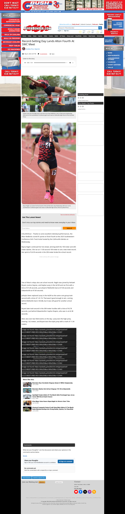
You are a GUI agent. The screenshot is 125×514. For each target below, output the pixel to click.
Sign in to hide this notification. (68, 214)
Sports (40, 36)
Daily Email (75, 24)
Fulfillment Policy (97, 497)
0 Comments (43, 54)
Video (29, 36)
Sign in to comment (66, 461)
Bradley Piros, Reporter (33, 49)
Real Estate (92, 36)
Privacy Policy (89, 497)
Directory (99, 36)
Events (51, 36)
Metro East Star (60, 499)
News (34, 36)
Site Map (73, 497)
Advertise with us (65, 24)
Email (60, 482)
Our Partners (50, 497)
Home (24, 36)
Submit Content (86, 24)
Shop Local (70, 36)
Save (52, 54)
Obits (45, 36)
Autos (85, 36)
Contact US (67, 497)
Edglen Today (67, 499)
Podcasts (95, 24)
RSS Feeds (79, 497)
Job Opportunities (42, 497)
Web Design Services (59, 497)
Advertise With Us (33, 497)
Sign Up (66, 30)
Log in (59, 30)
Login (57, 482)
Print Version (26, 477)
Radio (101, 24)
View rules (25, 455)
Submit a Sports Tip (39, 477)
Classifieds (78, 36)
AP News (62, 36)
